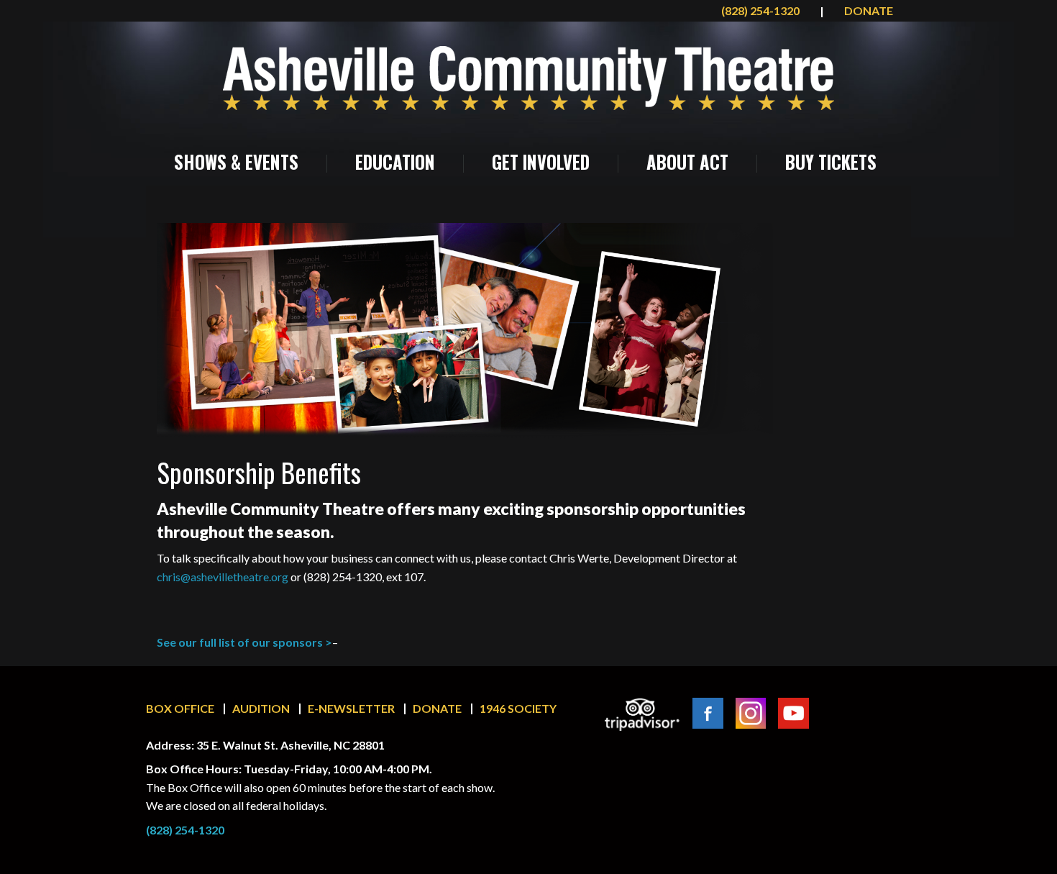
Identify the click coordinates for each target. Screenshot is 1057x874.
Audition (261, 708)
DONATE (868, 10)
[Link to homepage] (528, 78)
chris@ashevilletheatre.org (222, 576)
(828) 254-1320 (761, 10)
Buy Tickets (831, 162)
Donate (437, 708)
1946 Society (518, 708)
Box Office (180, 708)
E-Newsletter (351, 708)
